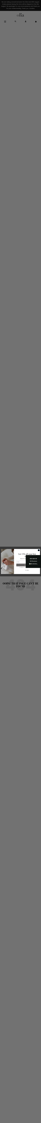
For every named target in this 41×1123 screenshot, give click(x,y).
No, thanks (27, 570)
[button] (33, 561)
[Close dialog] (39, 550)
